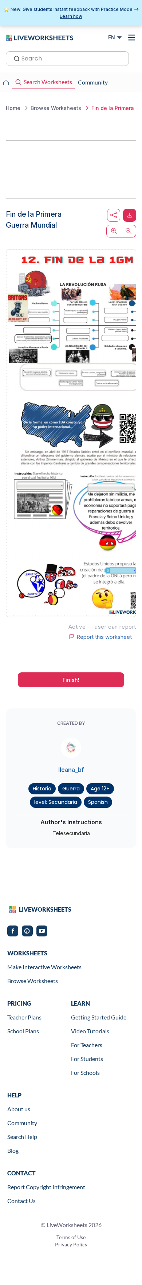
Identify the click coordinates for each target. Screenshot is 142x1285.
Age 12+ (100, 788)
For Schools (85, 1072)
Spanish (98, 802)
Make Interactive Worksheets (44, 966)
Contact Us (21, 1200)
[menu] (131, 37)
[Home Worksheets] (6, 82)
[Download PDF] (129, 215)
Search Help (22, 1136)
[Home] (39, 37)
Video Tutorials (90, 1030)
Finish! (71, 680)
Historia (42, 788)
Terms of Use (71, 1237)
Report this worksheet (104, 637)
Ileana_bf (71, 769)
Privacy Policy (71, 1244)
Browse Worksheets (32, 980)
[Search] (14, 58)
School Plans (23, 1030)
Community (22, 1122)
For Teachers (86, 1044)
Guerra (71, 788)
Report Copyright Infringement (46, 1186)
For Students (87, 1058)
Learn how (71, 16)
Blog (13, 1150)
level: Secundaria (55, 802)
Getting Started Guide (98, 1017)
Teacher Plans (24, 1017)
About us (18, 1108)
